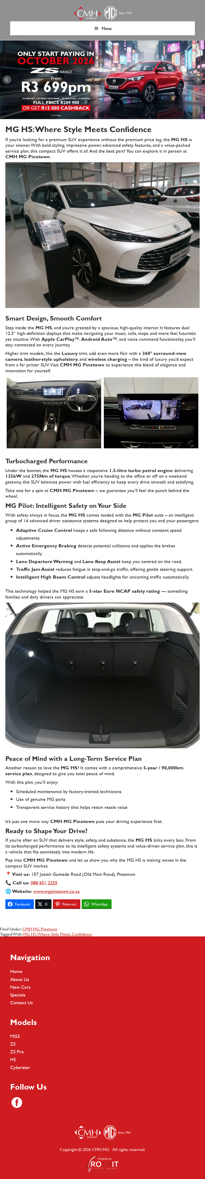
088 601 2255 (44, 882)
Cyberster (20, 1067)
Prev (7, 80)
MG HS (29, 934)
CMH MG (102, 13)
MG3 (15, 1036)
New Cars (20, 987)
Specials (17, 994)
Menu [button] (107, 28)
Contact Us (21, 1002)
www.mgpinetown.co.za (56, 891)
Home (16, 971)
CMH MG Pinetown (39, 929)
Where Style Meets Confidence (64, 934)
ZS (12, 1043)
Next (198, 80)
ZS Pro (17, 1051)
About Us (19, 979)
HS (13, 1059)
